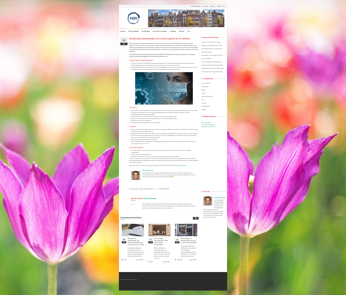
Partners (212, 6)
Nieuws (122, 31)
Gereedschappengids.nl (208, 124)
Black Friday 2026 (206, 122)
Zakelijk (181, 31)
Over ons (205, 6)
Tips (188, 31)
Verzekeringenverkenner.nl (209, 126)
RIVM (173, 165)
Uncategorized (205, 106)
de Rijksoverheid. (182, 165)
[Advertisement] (213, 159)
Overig (203, 93)
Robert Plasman (164, 189)
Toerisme (172, 31)
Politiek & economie (160, 31)
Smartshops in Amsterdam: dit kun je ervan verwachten (189, 240)
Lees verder (139, 259)
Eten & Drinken (133, 31)
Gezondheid (146, 31)
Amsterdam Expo (196, 6)
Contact (219, 6)
